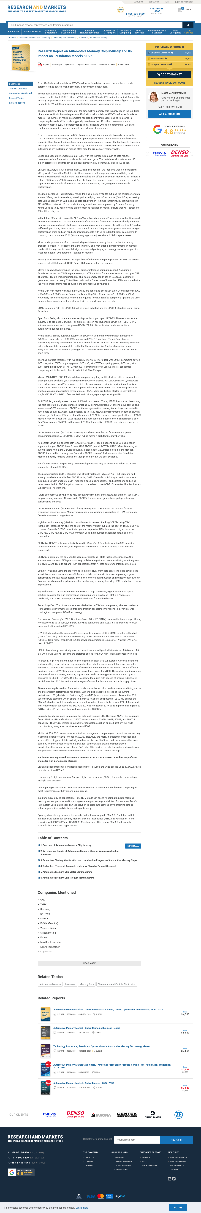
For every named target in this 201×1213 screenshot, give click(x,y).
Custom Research (122, 1166)
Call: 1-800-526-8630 (170, 107)
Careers (89, 1162)
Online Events (177, 1166)
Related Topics (16, 98)
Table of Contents (18, 88)
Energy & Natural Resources (89, 31)
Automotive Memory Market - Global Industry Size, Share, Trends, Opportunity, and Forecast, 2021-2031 (108, 1009)
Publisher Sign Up (178, 1157)
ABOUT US (138, 2)
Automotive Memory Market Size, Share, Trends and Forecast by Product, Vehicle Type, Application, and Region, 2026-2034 (112, 1066)
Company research (123, 1162)
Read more (89, 963)
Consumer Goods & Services (157, 31)
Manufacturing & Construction (68, 31)
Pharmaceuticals (32, 31)
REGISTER (177, 1139)
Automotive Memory (50, 984)
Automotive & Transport (109, 31)
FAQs (144, 1162)
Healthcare (13, 31)
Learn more (82, 1207)
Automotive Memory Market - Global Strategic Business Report (86, 1028)
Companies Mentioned (20, 93)
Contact (146, 1157)
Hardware (70, 984)
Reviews (89, 1166)
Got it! (178, 1207)
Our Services (188, 31)
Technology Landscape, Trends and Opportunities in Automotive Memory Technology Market (101, 1046)
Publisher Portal (178, 1162)
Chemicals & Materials (51, 31)
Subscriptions (121, 1170)
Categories (119, 1157)
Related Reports (17, 103)
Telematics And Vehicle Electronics (117, 984)
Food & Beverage (139, 31)
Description (15, 84)
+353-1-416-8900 (157, 10)
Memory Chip (87, 984)
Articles (174, 1170)
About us (90, 1157)
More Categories (175, 31)
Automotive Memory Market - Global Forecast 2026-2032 (83, 1083)
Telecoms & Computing (125, 31)
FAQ (167, 2)
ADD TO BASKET (169, 74)
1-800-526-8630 (135, 14)
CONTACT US (154, 2)
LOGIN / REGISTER (185, 2)
